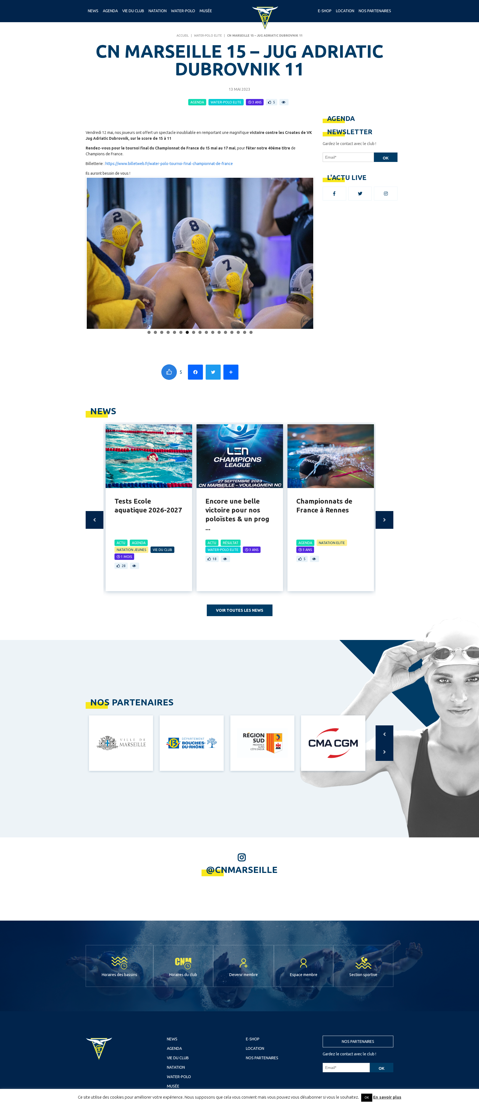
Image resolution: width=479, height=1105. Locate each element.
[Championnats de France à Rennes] (330, 456)
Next (321, 252)
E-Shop (325, 11)
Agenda (110, 11)
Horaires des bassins (119, 974)
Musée (206, 11)
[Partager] (231, 372)
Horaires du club (183, 974)
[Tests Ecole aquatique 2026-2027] (149, 456)
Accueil (183, 35)
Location (345, 11)
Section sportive (363, 974)
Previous (78, 252)
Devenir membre (243, 974)
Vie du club (133, 11)
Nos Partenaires (375, 11)
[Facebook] (195, 372)
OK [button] (367, 1097)
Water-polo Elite (208, 35)
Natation (158, 11)
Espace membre (303, 974)
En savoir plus (387, 1097)
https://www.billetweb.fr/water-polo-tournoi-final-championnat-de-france (169, 163)
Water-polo (183, 11)
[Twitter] (213, 372)
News (93, 11)
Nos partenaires (358, 1041)
